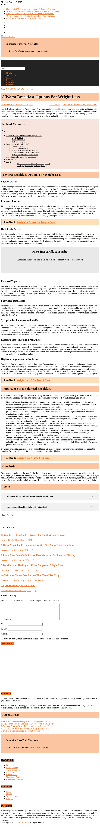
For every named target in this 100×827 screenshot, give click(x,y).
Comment (6, 619)
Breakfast (18, 89)
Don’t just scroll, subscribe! (17, 144)
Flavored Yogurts (18, 146)
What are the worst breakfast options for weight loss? (33, 164)
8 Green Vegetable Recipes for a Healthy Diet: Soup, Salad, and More (38, 545)
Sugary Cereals (17, 138)
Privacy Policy (12, 767)
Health (9, 73)
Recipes (9, 80)
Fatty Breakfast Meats (20, 148)
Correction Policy (13, 777)
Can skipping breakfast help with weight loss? (31, 166)
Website (4, 634)
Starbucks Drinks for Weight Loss (36, 222)
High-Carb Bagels (18, 142)
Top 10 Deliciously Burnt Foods (18, 585)
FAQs (8, 161)
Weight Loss (11, 75)
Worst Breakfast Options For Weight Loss (80, 104)
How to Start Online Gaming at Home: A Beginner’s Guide (30, 9)
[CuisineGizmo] (2, 61)
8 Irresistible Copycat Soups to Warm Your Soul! (26, 18)
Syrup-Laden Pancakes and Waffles (25, 150)
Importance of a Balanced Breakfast (21, 157)
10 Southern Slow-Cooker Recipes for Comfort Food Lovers (33, 535)
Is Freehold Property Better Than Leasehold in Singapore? (30, 14)
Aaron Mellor (40, 580)
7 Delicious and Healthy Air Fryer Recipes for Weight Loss (32, 565)
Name (4, 624)
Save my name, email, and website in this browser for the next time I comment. (36, 639)
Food (8, 78)
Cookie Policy (12, 774)
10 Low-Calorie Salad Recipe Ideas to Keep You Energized (30, 16)
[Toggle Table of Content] (3, 131)
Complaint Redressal (14, 779)
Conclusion (11, 159)
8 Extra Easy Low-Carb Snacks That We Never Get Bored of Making (38, 555)
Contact (9, 85)
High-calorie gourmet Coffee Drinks (25, 155)
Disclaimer (10, 765)
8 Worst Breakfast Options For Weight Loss (24, 135)
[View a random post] (2, 63)
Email (4, 629)
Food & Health (7, 89)
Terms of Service (13, 770)
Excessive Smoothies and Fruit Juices (25, 153)
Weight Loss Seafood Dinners (33, 457)
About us (10, 772)
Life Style (10, 82)
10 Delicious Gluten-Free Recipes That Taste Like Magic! (31, 575)
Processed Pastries (18, 140)
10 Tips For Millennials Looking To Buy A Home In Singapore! (32, 11)
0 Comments (54, 104)
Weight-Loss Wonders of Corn (34, 380)
